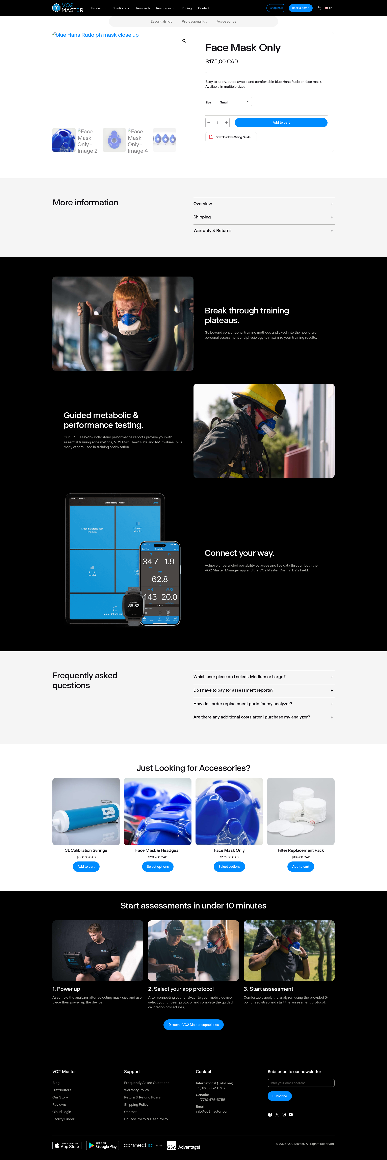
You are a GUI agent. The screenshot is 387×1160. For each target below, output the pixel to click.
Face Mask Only (229, 850)
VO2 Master (295, 1144)
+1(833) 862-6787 (211, 1088)
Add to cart (281, 122)
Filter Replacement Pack (301, 850)
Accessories (226, 21)
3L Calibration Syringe (86, 850)
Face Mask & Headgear (157, 850)
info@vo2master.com (212, 1111)
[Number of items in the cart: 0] (319, 8)
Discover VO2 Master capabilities (194, 1025)
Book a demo (300, 8)
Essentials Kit (161, 21)
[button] (184, 41)
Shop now (276, 8)
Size (208, 102)
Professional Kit (194, 21)
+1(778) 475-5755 (210, 1100)
